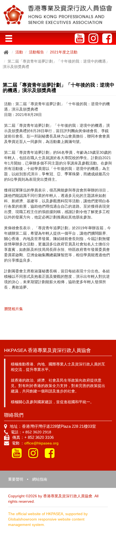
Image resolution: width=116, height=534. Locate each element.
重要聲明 (15, 479)
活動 (19, 52)
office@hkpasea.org (41, 443)
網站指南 (39, 479)
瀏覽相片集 (13, 309)
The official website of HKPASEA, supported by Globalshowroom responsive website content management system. (48, 519)
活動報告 (36, 52)
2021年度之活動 (63, 52)
